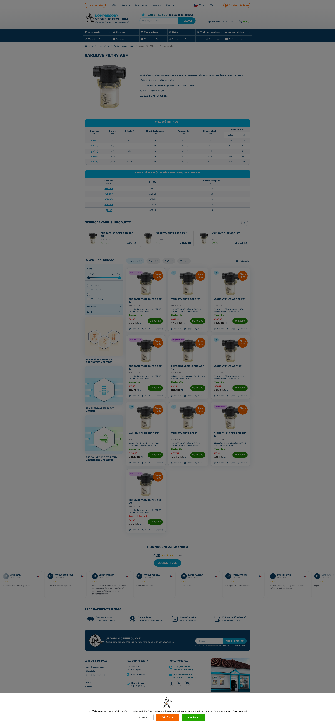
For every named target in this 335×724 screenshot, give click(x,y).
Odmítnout (167, 717)
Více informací (240, 711)
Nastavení (142, 717)
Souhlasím (193, 717)
